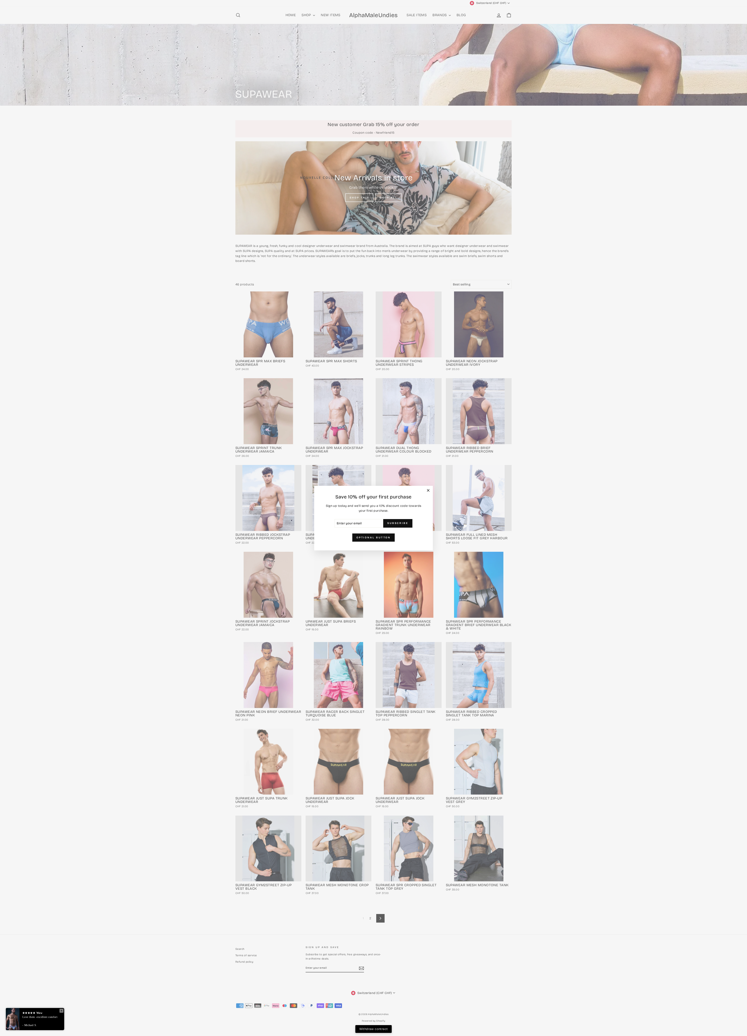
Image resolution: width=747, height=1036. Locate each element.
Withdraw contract (373, 1029)
